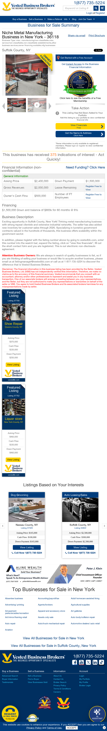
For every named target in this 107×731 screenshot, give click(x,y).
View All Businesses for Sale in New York (53, 638)
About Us (58, 676)
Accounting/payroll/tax (48, 598)
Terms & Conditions (62, 689)
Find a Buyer (33, 679)
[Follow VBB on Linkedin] (95, 662)
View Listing (13, 364)
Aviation (9, 630)
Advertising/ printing (14, 604)
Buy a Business (20, 19)
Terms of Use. (54, 727)
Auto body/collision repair (83, 617)
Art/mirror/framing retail (16, 617)
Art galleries (76, 611)
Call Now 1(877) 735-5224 (28, 552)
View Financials (79, 126)
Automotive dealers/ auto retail (85, 623)
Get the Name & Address (78, 134)
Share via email (76, 35)
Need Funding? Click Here (85, 167)
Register (100, 12)
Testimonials (7, 682)
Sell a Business (36, 19)
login (74, 146)
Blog (74, 19)
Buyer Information (10, 679)
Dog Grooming (19, 494)
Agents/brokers (45, 604)
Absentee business (14, 598)
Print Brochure (97, 35)
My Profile (83, 682)
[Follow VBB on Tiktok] (101, 662)
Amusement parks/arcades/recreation (17, 612)
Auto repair (10, 623)
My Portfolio (84, 679)
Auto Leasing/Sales (75, 494)
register (82, 146)
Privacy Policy (60, 685)
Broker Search (60, 682)
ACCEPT (71, 727)
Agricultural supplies (80, 604)
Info (65, 19)
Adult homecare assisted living (85, 598)
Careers (57, 692)
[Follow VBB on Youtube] (81, 662)
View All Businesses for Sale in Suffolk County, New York (53, 646)
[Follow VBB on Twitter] (88, 662)
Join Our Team (85, 19)
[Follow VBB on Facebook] (74, 662)
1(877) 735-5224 (89, 2)
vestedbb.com (13, 380)
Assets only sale (45, 617)
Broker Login (85, 685)
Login (89, 12)
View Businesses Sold (37, 682)
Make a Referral (55, 19)
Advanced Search (10, 676)
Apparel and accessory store (51, 611)
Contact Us (58, 679)
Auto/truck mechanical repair (51, 623)
